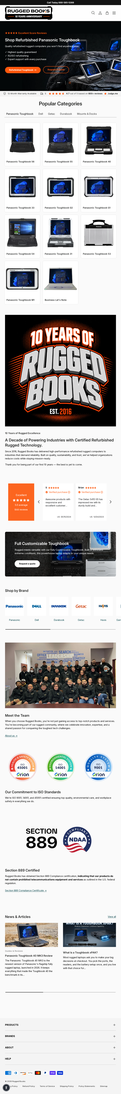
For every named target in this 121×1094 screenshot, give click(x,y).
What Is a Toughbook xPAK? (80, 952)
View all (112, 916)
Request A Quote (56, 69)
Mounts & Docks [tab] (87, 113)
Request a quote (27, 563)
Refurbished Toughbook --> (23, 70)
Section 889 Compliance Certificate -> (26, 890)
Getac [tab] (51, 113)
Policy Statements (87, 1086)
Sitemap (103, 1086)
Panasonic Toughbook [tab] (19, 113)
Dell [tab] (40, 113)
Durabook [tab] (66, 113)
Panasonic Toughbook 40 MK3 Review (29, 955)
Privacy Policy (11, 1086)
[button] (6, 1087)
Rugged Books (18, 1081)
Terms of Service (47, 1086)
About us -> (11, 735)
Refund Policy (29, 1086)
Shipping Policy (67, 1086)
